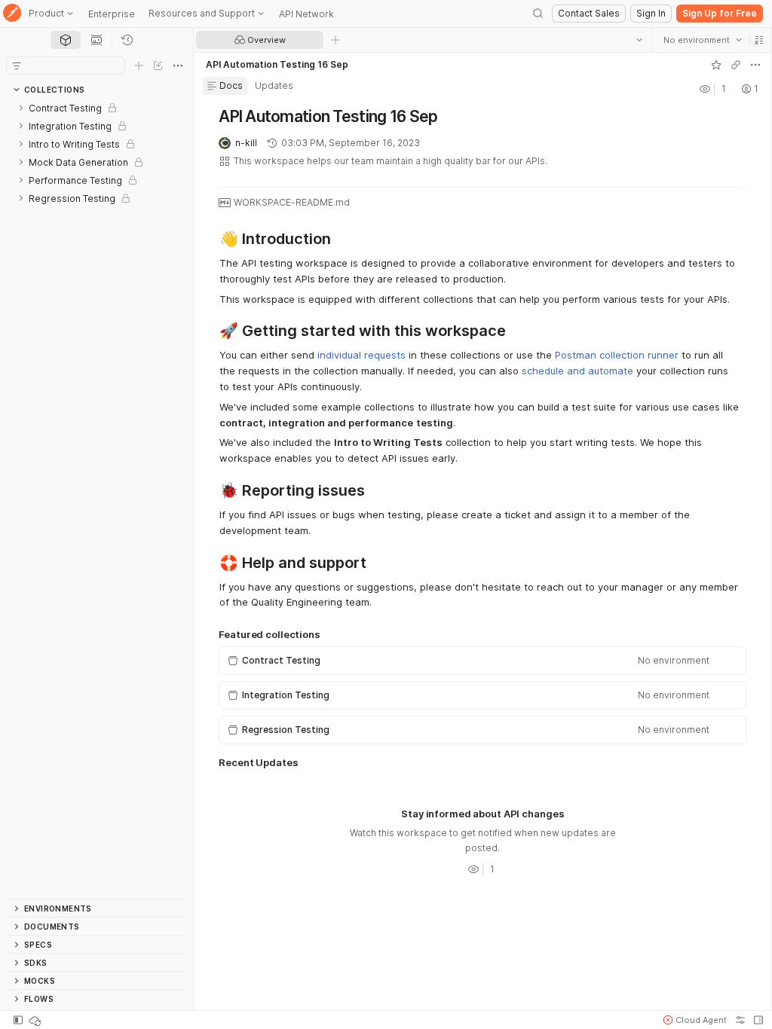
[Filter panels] (17, 65)
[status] (36, 1019)
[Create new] (139, 65)
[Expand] (21, 108)
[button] (758, 40)
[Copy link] (735, 64)
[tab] (66, 40)
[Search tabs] (639, 40)
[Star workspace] (715, 64)
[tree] (96, 499)
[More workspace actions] (754, 64)
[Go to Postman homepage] (12, 14)
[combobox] (702, 40)
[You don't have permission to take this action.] (335, 40)
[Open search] (538, 14)
